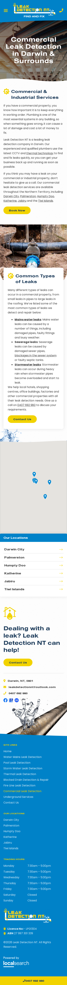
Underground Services (18, 797)
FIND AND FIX (34, 16)
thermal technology (39, 153)
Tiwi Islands (45, 201)
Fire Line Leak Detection (19, 785)
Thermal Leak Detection (19, 774)
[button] (6, 10)
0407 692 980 (26, 405)
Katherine (10, 201)
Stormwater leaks (28, 365)
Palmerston (28, 196)
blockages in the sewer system (36, 355)
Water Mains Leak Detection (22, 757)
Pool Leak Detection (16, 762)
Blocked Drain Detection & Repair (26, 780)
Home (7, 751)
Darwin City (11, 196)
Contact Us (11, 802)
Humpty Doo (45, 196)
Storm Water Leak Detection (22, 768)
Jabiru (22, 201)
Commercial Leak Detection (22, 791)
